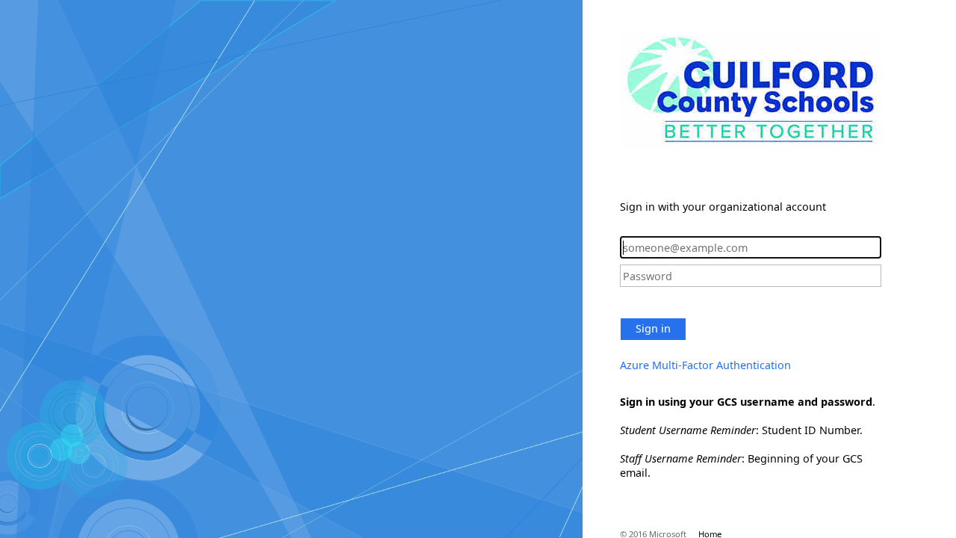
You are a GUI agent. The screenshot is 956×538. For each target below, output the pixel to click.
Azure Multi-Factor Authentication (705, 365)
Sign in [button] (653, 328)
